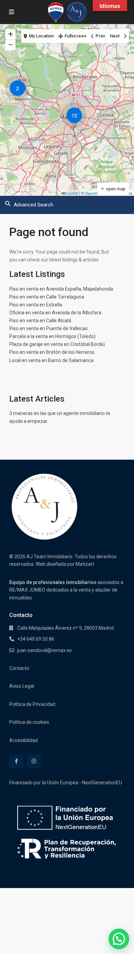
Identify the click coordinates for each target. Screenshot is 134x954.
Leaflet (72, 193)
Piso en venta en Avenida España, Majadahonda (61, 289)
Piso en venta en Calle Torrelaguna (46, 297)
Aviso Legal (21, 686)
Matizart (85, 564)
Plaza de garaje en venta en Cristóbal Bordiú (57, 344)
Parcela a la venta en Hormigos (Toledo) (52, 336)
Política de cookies (29, 722)
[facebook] (16, 761)
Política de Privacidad (32, 704)
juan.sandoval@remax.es (44, 650)
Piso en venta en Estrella (35, 304)
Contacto (19, 668)
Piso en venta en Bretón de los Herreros (51, 352)
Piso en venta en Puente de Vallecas (48, 328)
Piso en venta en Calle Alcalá (40, 320)
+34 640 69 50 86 (35, 639)
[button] (19, 89)
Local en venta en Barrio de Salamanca (51, 360)
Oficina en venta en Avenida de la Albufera (55, 312)
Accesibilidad (23, 740)
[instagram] (34, 761)
